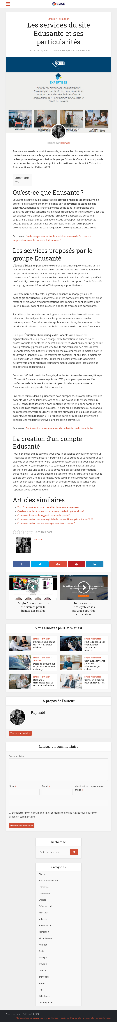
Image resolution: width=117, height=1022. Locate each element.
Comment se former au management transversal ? (46, 523)
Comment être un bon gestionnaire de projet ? (44, 515)
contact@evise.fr (103, 1018)
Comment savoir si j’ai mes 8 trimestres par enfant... (94, 664)
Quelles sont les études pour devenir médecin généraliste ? (50, 511)
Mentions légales (24, 1018)
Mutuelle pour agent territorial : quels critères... (44, 644)
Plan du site (75, 1018)
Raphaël (75, 50)
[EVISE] (58, 3)
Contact (54, 1018)
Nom (12, 786)
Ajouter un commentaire (53, 50)
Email (46, 786)
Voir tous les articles (20, 733)
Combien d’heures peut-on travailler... (94, 681)
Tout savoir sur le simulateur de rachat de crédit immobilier (59, 428)
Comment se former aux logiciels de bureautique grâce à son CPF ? (55, 519)
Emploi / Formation (58, 18)
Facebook (64, 1018)
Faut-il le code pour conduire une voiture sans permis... (94, 646)
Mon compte (88, 1018)
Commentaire (16, 756)
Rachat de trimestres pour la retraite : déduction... (44, 682)
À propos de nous (41, 1018)
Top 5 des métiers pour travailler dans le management (48, 507)
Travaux (37, 660)
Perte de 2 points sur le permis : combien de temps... (44, 666)
